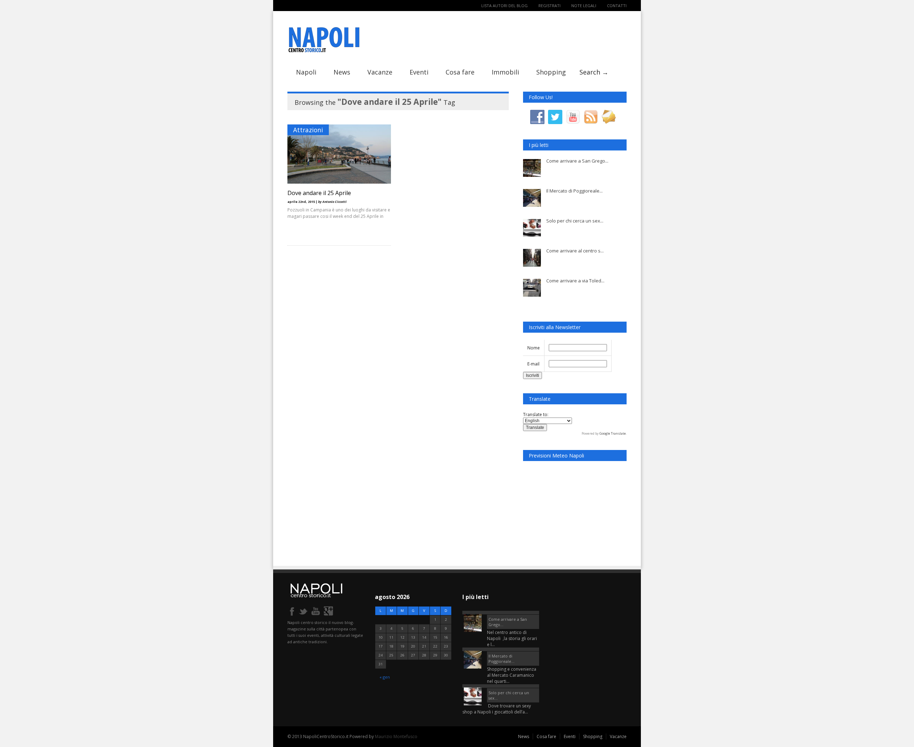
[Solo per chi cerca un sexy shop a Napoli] (500, 686)
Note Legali (583, 5)
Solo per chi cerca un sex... (574, 221)
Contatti (617, 5)
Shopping (551, 72)
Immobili (505, 72)
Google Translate (612, 433)
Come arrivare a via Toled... (575, 280)
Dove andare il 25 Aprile (319, 193)
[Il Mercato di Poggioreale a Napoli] (500, 649)
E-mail (533, 364)
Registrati (549, 5)
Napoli (306, 72)
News (341, 72)
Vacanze (379, 72)
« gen (385, 677)
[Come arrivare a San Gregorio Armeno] (500, 612)
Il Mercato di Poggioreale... (574, 191)
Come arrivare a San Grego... (577, 161)
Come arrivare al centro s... (575, 250)
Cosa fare (460, 72)
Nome (533, 348)
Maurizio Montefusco (396, 736)
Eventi (419, 72)
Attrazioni (308, 130)
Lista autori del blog (504, 5)
